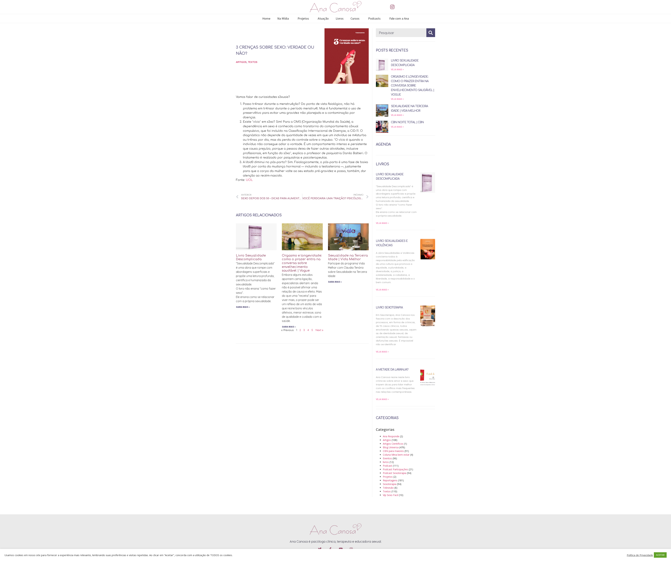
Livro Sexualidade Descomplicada (251, 257)
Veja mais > (397, 69)
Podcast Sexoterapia (394, 473)
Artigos (241, 62)
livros (386, 462)
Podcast (387, 465)
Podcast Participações (395, 469)
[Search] (430, 32)
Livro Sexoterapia (389, 307)
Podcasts (374, 18)
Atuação (323, 18)
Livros (340, 18)
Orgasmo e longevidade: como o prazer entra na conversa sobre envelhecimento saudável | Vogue (302, 263)
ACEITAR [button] (660, 554)
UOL (249, 180)
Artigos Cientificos (393, 443)
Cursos (355, 18)
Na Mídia (283, 18)
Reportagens (390, 480)
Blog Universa (391, 447)
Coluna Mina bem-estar (396, 454)
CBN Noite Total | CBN (407, 122)
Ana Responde (391, 436)
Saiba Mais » (243, 307)
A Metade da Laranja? (392, 369)
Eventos (387, 458)
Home (266, 18)
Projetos (303, 18)
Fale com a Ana (399, 18)
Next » (319, 330)
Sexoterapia (389, 484)
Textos (252, 62)
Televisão (388, 487)
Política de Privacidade (640, 555)
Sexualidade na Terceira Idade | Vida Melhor (348, 257)
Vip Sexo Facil (390, 495)
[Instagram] (392, 7)
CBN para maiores (393, 451)
